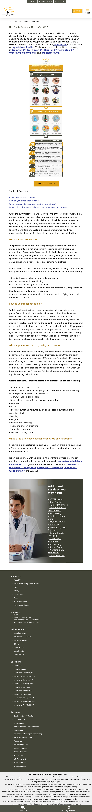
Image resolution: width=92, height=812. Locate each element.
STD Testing (55, 544)
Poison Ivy (54, 524)
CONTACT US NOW (46, 183)
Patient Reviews (20, 601)
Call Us (16, 615)
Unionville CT (29, 52)
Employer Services (58, 504)
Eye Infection (19, 723)
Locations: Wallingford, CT (24, 694)
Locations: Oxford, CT (22, 687)
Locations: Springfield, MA (24, 701)
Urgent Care (55, 547)
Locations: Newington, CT (24, 683)
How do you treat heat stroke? (23, 200)
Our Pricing (18, 594)
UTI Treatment (20, 759)
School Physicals (20, 748)
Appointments (20, 633)
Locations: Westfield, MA (24, 705)
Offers (16, 644)
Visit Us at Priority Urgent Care (26, 622)
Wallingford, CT (50, 52)
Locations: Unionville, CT (23, 690)
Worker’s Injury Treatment (56, 551)
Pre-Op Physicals (21, 744)
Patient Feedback (21, 605)
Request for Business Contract (26, 620)
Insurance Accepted (22, 637)
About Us (17, 580)
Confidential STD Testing (24, 716)
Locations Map (20, 669)
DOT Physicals (56, 499)
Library (16, 591)
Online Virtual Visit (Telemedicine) (28, 734)
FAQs (16, 587)
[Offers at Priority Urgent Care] (77, 11)
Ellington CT (50, 50)
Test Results (19, 654)
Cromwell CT (18, 50)
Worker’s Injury (19, 762)
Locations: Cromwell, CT (24, 672)
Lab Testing (55, 513)
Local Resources (20, 640)
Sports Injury (19, 755)
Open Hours (19, 647)
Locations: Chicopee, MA (24, 698)
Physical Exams (57, 521)
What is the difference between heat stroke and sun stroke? (38, 207)
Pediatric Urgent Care (23, 737)
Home (11, 21)
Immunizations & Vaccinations (57, 509)
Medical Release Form (23, 617)
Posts (16, 598)
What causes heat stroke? (22, 197)
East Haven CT (35, 50)
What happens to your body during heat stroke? (32, 204)
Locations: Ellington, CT (23, 680)
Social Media (19, 651)
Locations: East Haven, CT (24, 676)
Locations (18, 665)
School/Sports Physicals (56, 534)
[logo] (8, 11)
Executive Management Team (26, 583)
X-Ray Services (57, 555)
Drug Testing (55, 502)
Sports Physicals (20, 752)
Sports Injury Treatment (55, 540)
